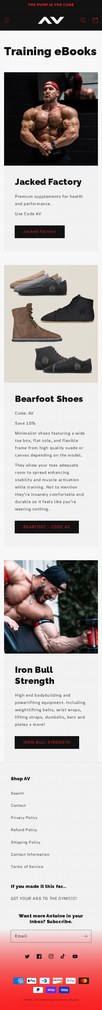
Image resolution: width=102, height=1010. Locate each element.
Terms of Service (27, 866)
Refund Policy (24, 829)
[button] (7, 20)
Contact (18, 805)
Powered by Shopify (67, 999)
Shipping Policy (26, 842)
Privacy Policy (24, 817)
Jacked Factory (39, 231)
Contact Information (30, 854)
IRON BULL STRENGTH (46, 742)
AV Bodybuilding (44, 999)
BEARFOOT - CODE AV (46, 527)
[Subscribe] (85, 936)
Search (17, 793)
